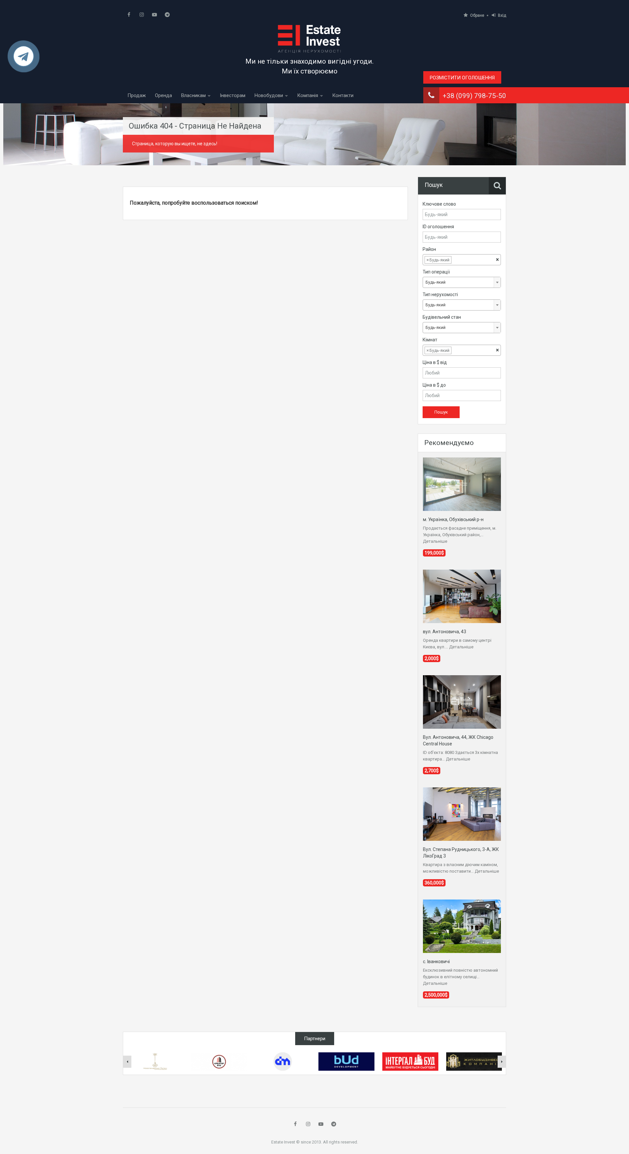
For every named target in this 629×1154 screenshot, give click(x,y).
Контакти (342, 95)
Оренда (163, 95)
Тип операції (436, 271)
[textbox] (458, 260)
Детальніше (435, 541)
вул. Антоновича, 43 (444, 631)
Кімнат (430, 339)
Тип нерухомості (440, 294)
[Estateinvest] (309, 39)
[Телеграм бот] (23, 59)
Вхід (502, 15)
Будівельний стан (442, 317)
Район (429, 249)
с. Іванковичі (436, 961)
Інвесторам (232, 95)
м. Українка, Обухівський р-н (453, 519)
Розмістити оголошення (462, 78)
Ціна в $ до (434, 385)
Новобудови (269, 95)
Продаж (136, 95)
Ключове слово (439, 204)
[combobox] (462, 259)
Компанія (307, 95)
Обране (477, 15)
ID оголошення (438, 226)
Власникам (193, 95)
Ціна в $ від (435, 362)
